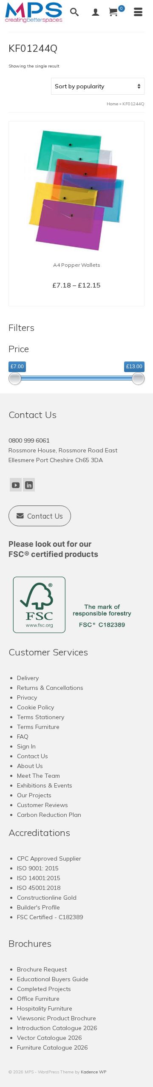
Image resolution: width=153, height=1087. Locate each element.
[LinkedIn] (29, 484)
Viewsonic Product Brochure (56, 1018)
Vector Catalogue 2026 (49, 1038)
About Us (30, 766)
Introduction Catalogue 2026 (57, 1028)
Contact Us (32, 756)
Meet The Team (38, 775)
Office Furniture (38, 998)
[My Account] (95, 12)
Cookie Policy (35, 707)
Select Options (77, 299)
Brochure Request (42, 969)
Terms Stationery (40, 717)
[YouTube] (16, 484)
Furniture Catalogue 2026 (52, 1047)
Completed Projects (44, 989)
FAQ (22, 736)
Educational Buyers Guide (52, 979)
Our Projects (34, 795)
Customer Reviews (42, 805)
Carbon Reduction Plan (49, 815)
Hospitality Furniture (44, 1008)
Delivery (28, 678)
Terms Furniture (38, 727)
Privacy (27, 697)
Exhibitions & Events (44, 785)
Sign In (26, 746)
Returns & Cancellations (50, 688)
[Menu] (138, 12)
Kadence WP (93, 1072)
